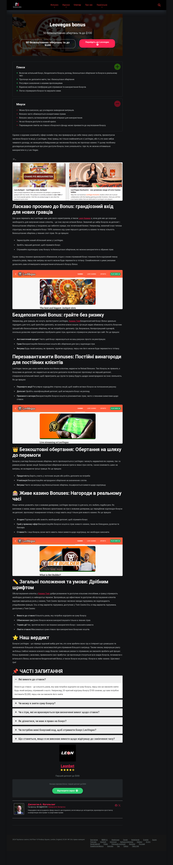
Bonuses (54, 5)
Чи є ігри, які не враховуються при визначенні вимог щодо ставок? (58, 712)
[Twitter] (119, 805)
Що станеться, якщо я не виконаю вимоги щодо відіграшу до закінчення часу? (66, 738)
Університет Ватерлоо (56, 807)
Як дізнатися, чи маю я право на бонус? (42, 721)
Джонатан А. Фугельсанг (41, 804)
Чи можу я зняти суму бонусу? (36, 703)
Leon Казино (85, 218)
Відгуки (66, 5)
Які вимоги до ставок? (32, 679)
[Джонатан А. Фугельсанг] (19, 814)
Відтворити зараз (66, 790)
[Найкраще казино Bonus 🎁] (17, 4)
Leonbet (67, 766)
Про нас (89, 5)
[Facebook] (116, 805)
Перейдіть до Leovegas (97, 42)
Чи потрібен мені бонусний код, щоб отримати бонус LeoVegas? (57, 729)
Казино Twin (74, 321)
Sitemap (77, 5)
